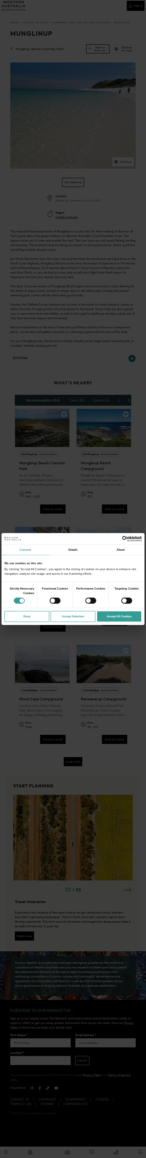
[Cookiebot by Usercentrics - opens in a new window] (125, 539)
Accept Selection (73, 616)
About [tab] (121, 549)
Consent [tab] (25, 549)
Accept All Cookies (119, 616)
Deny (26, 616)
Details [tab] (73, 549)
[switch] (55, 601)
